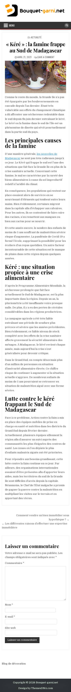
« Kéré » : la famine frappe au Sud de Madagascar (35, 47)
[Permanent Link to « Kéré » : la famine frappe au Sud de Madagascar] (35, 77)
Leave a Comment (45, 57)
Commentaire (14, 563)
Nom (9, 604)
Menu (12, 25)
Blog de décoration (14, 663)
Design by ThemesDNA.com (35, 688)
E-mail (10, 616)
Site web (10, 627)
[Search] (66, 25)
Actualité (36, 37)
